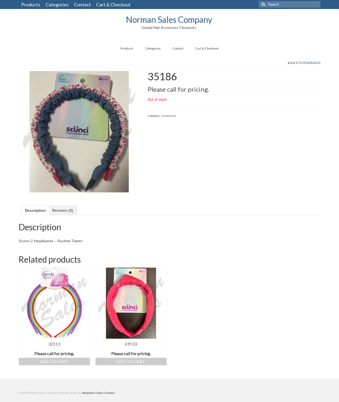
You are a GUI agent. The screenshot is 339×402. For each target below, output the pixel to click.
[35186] (79, 131)
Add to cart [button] (54, 361)
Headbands (311, 62)
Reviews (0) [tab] (62, 210)
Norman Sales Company (169, 19)
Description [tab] (35, 210)
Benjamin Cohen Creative (98, 392)
